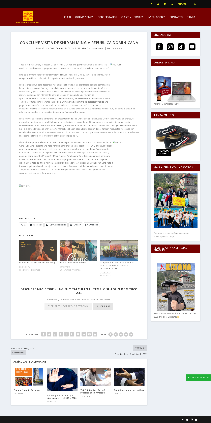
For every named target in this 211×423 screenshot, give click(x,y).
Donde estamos (107, 17)
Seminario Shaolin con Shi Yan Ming (37, 262)
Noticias (82, 48)
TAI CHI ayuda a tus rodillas (129, 390)
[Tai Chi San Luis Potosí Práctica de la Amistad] (95, 377)
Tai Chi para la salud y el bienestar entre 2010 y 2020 (62, 396)
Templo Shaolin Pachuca (26, 390)
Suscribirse (103, 306)
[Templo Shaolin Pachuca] (28, 377)
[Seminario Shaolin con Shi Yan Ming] (38, 250)
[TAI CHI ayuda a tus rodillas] (129, 377)
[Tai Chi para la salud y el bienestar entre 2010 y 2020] (62, 379)
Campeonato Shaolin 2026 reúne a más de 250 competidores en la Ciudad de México (117, 265)
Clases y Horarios (132, 17)
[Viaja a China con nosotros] (78, 250)
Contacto (176, 17)
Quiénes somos (84, 17)
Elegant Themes (33, 420)
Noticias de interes (95, 48)
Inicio (67, 17)
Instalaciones (156, 17)
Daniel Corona (56, 48)
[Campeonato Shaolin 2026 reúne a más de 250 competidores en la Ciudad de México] (119, 250)
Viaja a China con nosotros (73, 262)
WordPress (62, 420)
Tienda (191, 17)
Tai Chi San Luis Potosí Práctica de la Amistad (92, 391)
